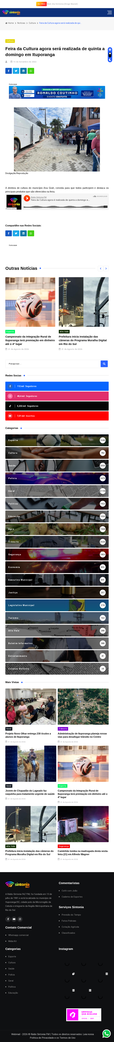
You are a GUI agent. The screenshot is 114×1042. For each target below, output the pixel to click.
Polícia (11, 975)
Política (12, 987)
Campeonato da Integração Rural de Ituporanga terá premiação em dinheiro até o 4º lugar (82, 794)
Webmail (15, 1034)
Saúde (11, 969)
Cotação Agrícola (70, 927)
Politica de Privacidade (42, 1037)
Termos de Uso (67, 1037)
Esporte (62, 786)
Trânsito (63, 729)
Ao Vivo (41, 4)
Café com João (69, 891)
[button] (100, 268)
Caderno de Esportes (72, 897)
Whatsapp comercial (18, 935)
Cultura (32, 23)
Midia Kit (12, 941)
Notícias (21, 23)
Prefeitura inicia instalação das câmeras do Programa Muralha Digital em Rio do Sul (29, 340)
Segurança (65, 332)
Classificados (68, 933)
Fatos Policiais (69, 921)
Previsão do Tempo (71, 915)
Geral (8, 729)
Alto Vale (11, 332)
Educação (13, 993)
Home (11, 23)
